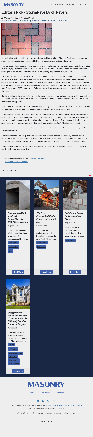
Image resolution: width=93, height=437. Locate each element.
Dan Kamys (15, 18)
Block (10, 251)
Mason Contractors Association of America (64, 405)
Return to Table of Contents (16, 161)
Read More (18, 272)
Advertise (59, 4)
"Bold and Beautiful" (36, 159)
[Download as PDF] (90, 175)
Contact (79, 4)
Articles (50, 4)
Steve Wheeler (42, 242)
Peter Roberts (13, 242)
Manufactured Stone (15, 353)
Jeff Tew (11, 345)
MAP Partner (41, 247)
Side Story (13, 170)
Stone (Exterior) (14, 360)
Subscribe (69, 4)
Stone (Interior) (14, 363)
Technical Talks (13, 247)
